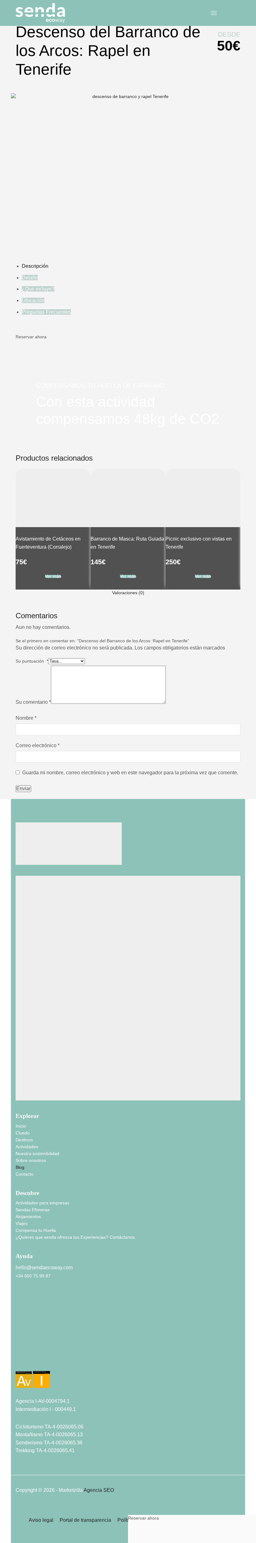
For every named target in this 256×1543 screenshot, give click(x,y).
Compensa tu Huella (36, 1437)
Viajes (21, 1430)
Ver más (53, 784)
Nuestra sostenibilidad (37, 1361)
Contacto (24, 1381)
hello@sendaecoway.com (44, 1475)
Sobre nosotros (31, 1367)
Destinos (24, 1347)
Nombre (26, 925)
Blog (20, 1374)
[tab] (128, 800)
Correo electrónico (38, 953)
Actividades (27, 1354)
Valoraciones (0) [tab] (128, 800)
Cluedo (23, 1340)
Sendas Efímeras (33, 1417)
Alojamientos (28, 1424)
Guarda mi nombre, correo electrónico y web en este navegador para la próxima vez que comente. (130, 980)
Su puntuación (32, 868)
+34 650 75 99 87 (33, 1483)
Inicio (21, 1333)
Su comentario (33, 909)
